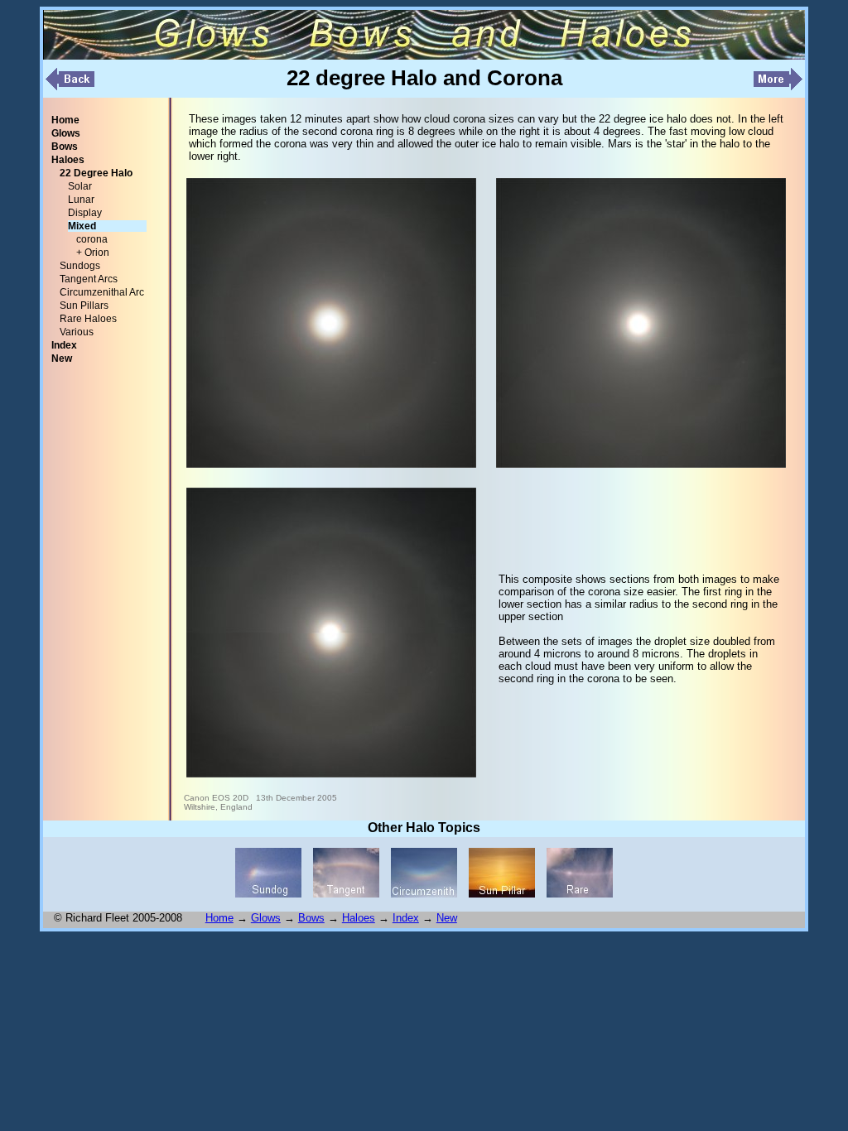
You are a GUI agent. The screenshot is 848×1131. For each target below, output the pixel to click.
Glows (266, 918)
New (446, 918)
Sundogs (80, 266)
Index (406, 918)
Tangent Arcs (89, 279)
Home (219, 918)
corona (92, 239)
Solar (80, 186)
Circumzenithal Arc (102, 292)
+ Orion (92, 252)
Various (77, 332)
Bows (311, 918)
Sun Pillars (84, 305)
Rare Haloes (88, 319)
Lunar (81, 199)
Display (85, 213)
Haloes (358, 918)
